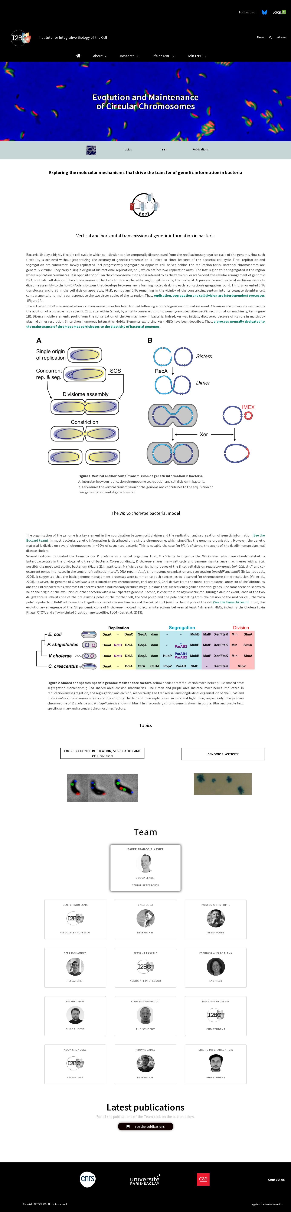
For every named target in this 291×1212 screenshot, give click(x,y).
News (261, 37)
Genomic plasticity (223, 754)
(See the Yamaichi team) (231, 602)
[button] (270, 37)
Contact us (276, 1179)
